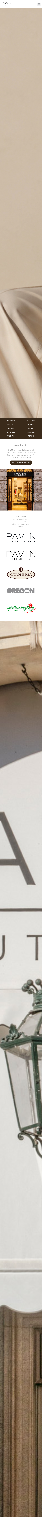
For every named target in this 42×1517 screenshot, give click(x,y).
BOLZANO (31, 432)
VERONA (31, 421)
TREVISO (31, 425)
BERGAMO (11, 432)
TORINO (31, 436)
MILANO (31, 428)
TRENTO (11, 436)
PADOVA (11, 425)
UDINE (11, 428)
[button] (39, 4)
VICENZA (11, 421)
